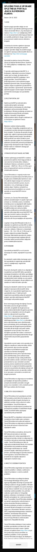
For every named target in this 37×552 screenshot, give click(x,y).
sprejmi (18, 544)
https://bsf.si (14, 33)
